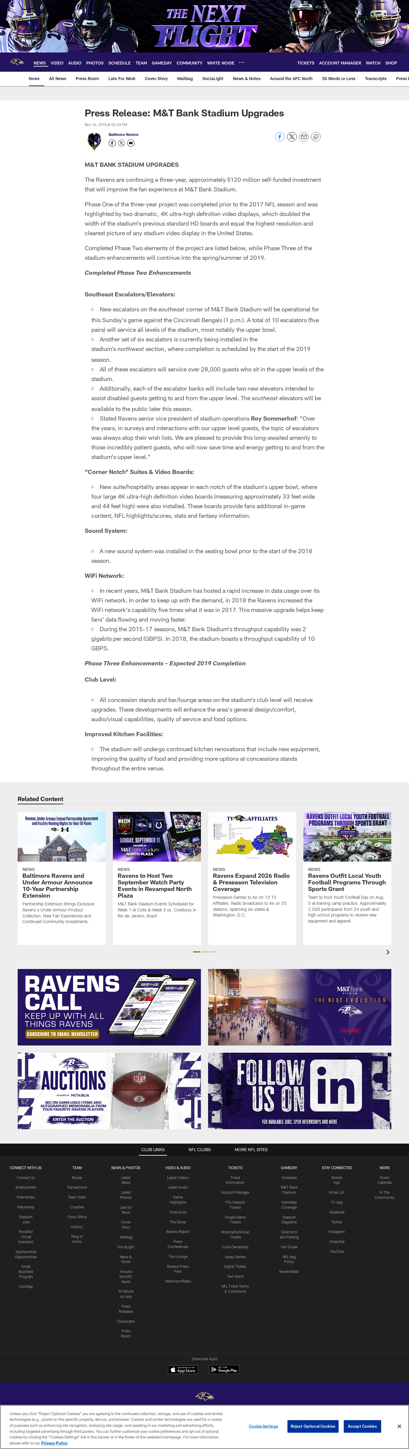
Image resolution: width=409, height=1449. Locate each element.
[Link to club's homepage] (17, 62)
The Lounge (178, 1256)
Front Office (77, 1217)
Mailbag (126, 1237)
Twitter (336, 1222)
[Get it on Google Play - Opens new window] (224, 1372)
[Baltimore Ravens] (204, 1397)
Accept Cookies (362, 1426)
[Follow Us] (299, 1091)
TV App (337, 1202)
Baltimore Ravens (123, 134)
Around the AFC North (125, 1276)
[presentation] (389, 953)
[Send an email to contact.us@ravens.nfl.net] (130, 143)
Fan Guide (289, 1247)
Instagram (337, 1231)
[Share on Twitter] (292, 139)
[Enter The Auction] (109, 1091)
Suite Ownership (235, 1247)
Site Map (26, 1286)
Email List (337, 1192)
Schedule (289, 1177)
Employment (26, 1187)
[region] (204, 1427)
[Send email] (304, 139)
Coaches (77, 1207)
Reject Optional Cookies (313, 1426)
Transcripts (126, 1321)
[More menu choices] (241, 62)
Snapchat (337, 1241)
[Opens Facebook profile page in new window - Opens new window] (112, 143)
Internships (26, 1197)
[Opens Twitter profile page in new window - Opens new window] (121, 143)
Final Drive (178, 1212)
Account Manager (235, 1192)
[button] (197, 952)
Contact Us (26, 1177)
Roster (77, 1177)
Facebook (337, 1212)
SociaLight (125, 1247)
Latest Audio (178, 1187)
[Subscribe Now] (109, 1007)
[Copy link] (316, 137)
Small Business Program (26, 1271)
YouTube (337, 1251)
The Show (178, 1222)
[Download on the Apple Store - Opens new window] (182, 1370)
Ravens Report (178, 1231)
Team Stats (77, 1197)
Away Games (235, 1257)
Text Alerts (235, 1276)
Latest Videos (178, 1177)
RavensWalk (289, 1271)
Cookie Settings (263, 1426)
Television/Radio (178, 1281)
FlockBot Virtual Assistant (25, 1236)
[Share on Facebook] (280, 139)
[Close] (399, 1426)
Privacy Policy (54, 1442)
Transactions (77, 1187)
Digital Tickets (235, 1266)
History (77, 1227)
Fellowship (25, 1207)
